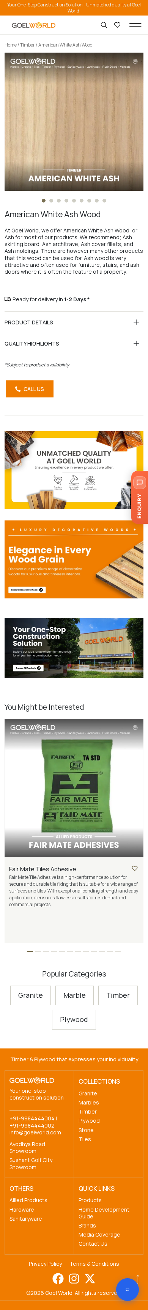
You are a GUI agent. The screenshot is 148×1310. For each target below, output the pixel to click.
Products (90, 1200)
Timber (27, 45)
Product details (29, 322)
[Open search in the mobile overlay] (105, 25)
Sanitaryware (25, 1218)
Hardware (21, 1209)
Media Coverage (99, 1234)
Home (11, 45)
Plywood (89, 1120)
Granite (88, 1093)
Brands (87, 1225)
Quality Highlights (32, 343)
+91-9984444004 (32, 1118)
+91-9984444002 (32, 1125)
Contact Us (93, 1243)
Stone (86, 1130)
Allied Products (28, 1200)
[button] (136, 25)
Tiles (85, 1139)
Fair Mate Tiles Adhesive (42, 869)
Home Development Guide (104, 1213)
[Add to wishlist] (134, 868)
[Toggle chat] (127, 1289)
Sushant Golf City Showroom (30, 1163)
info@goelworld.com (35, 1132)
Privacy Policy (45, 1263)
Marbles (89, 1102)
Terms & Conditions (94, 1263)
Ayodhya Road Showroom (27, 1147)
